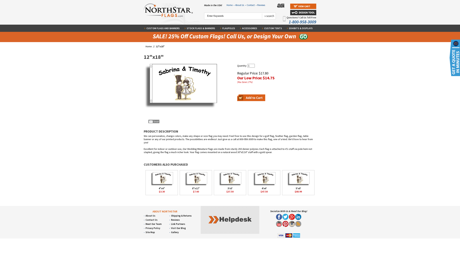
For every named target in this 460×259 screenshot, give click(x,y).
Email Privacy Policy (251, 155)
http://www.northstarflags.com (264, 154)
